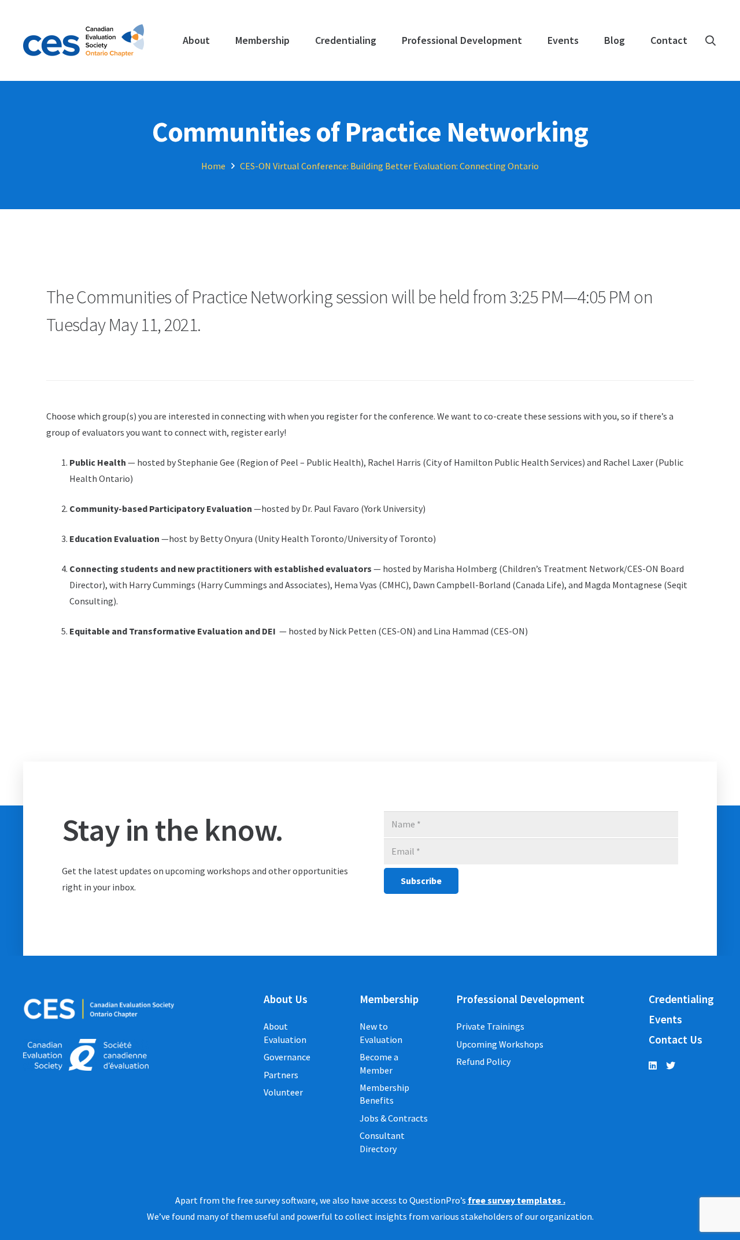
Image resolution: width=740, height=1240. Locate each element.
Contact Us (675, 1039)
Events (665, 1019)
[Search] (710, 41)
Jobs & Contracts (394, 1118)
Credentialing (681, 999)
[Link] (83, 40)
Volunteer (283, 1092)
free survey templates (515, 1200)
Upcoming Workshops (499, 1044)
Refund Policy (483, 1061)
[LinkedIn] (653, 1065)
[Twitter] (670, 1065)
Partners (281, 1075)
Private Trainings (490, 1026)
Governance (287, 1057)
